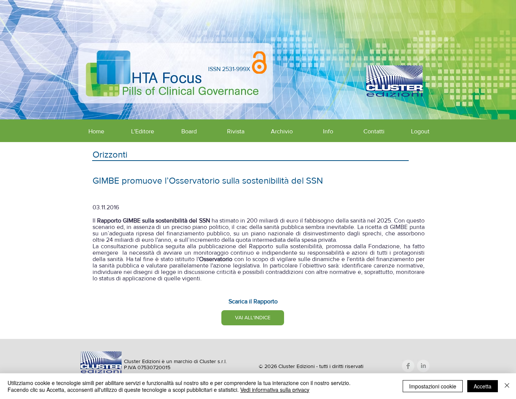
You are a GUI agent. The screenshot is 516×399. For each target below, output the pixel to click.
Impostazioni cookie (432, 386)
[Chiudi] (506, 386)
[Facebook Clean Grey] (408, 366)
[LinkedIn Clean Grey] (423, 366)
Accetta (482, 386)
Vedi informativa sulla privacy (274, 389)
